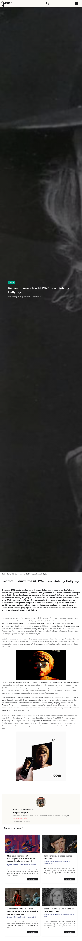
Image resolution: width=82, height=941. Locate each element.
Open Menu (76, 3)
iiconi (33, 607)
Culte (9, 574)
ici (3, 728)
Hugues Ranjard (19, 297)
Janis (4, 574)
